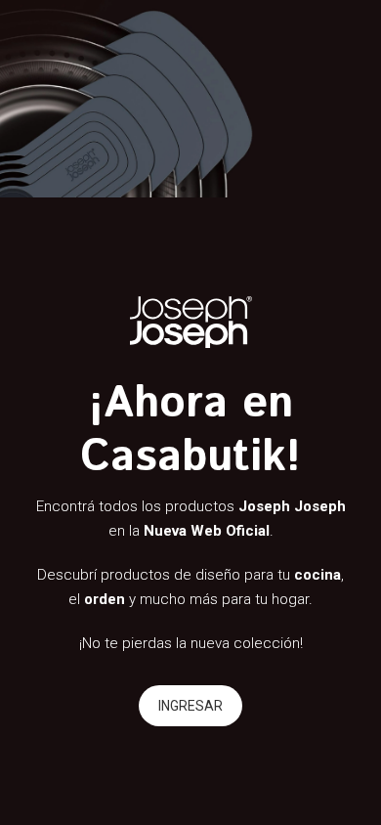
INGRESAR (190, 706)
